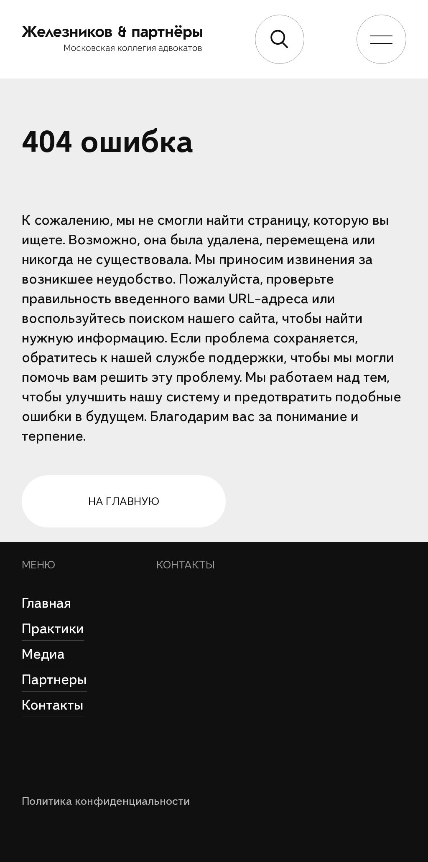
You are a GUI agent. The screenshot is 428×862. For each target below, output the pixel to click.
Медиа (43, 654)
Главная (46, 603)
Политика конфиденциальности (106, 801)
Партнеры (54, 679)
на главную (123, 501)
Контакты (53, 705)
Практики (53, 628)
